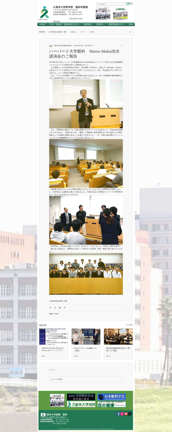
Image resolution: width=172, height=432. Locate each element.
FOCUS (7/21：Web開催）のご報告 (85, 349)
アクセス (56, 21)
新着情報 (42, 32)
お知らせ (73, 32)
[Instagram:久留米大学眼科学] (122, 413)
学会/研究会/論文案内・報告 (57, 32)
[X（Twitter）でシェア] (55, 308)
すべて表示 (129, 325)
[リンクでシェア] (65, 308)
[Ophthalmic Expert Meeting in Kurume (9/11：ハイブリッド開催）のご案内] (53, 337)
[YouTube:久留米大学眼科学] (126, 413)
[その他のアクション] (121, 45)
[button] (64, 24)
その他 (92, 32)
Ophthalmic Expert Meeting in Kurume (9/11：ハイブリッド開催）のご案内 (53, 349)
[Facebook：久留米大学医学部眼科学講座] (118, 413)
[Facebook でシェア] (50, 308)
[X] (129, 413)
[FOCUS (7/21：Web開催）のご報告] (86, 337)
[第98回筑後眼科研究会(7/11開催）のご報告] (118, 337)
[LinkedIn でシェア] (60, 308)
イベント (83, 32)
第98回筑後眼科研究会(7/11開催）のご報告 (118, 349)
